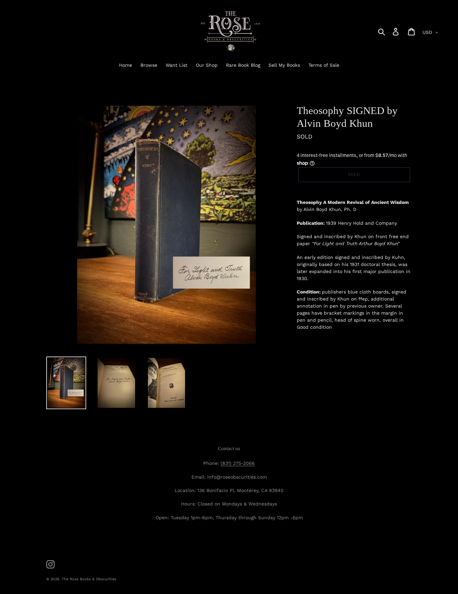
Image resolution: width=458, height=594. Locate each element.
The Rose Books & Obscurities (89, 579)
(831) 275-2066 (238, 463)
